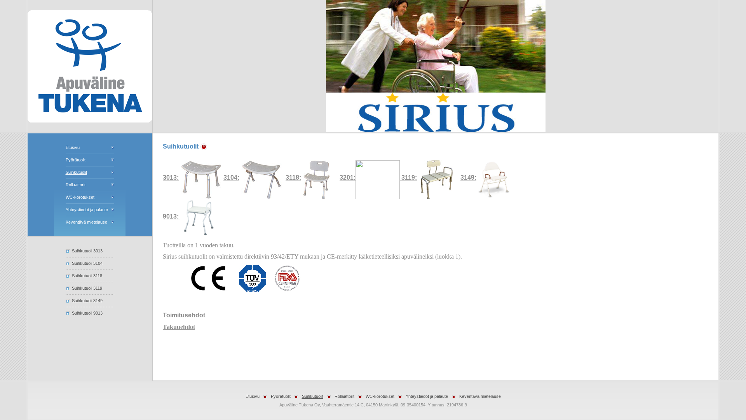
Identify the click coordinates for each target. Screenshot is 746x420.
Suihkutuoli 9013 (87, 313)
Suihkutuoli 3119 (87, 288)
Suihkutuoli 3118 (87, 275)
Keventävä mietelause (86, 222)
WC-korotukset (80, 197)
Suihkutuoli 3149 (87, 300)
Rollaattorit (75, 184)
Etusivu (73, 147)
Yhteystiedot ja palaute (87, 209)
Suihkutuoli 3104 (87, 263)
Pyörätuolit (75, 160)
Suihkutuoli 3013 (87, 250)
